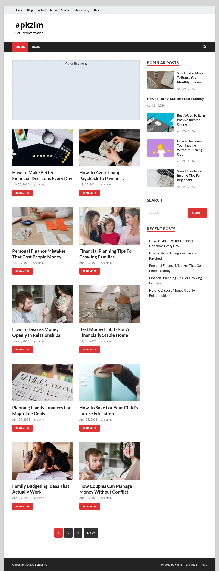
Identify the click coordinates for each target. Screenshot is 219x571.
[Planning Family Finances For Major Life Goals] (42, 382)
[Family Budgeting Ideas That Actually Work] (42, 461)
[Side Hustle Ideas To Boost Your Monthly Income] (160, 73)
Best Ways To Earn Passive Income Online (191, 119)
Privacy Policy (82, 10)
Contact (41, 10)
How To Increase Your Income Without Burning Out (189, 147)
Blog (30, 10)
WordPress (182, 564)
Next (91, 533)
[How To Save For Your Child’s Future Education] (109, 382)
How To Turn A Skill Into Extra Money (175, 98)
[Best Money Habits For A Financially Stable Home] (109, 304)
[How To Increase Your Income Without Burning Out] (160, 141)
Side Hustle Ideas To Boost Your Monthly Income (190, 77)
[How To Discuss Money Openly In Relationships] (42, 304)
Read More (21, 192)
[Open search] (204, 47)
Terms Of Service (60, 10)
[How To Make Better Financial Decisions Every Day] (42, 147)
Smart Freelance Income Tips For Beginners (189, 175)
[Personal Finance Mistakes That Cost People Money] (42, 226)
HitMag (201, 564)
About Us (98, 10)
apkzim (29, 24)
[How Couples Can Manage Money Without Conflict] (109, 461)
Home (19, 10)
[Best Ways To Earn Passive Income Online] (160, 116)
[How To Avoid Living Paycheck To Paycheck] (109, 147)
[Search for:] (177, 213)
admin (40, 184)
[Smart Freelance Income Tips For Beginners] (160, 171)
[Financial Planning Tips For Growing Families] (109, 226)
